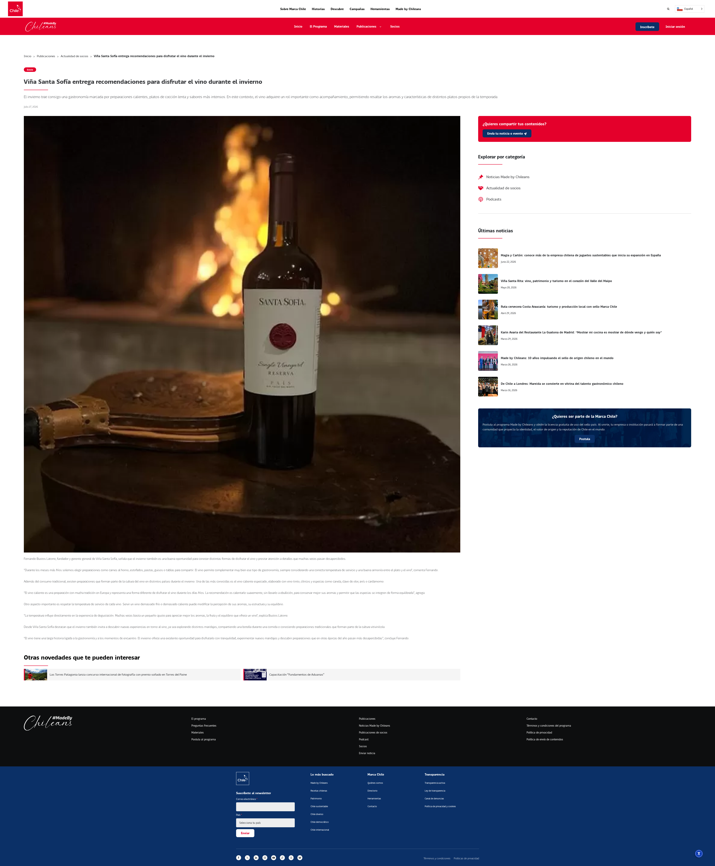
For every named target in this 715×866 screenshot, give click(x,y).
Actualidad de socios (74, 56)
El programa (198, 718)
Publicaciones (46, 56)
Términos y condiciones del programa (549, 725)
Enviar (245, 833)
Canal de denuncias (434, 798)
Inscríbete (647, 27)
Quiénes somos (375, 782)
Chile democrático (320, 822)
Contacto (532, 718)
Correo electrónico (247, 798)
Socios (395, 26)
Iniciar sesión (675, 26)
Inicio (298, 26)
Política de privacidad (539, 732)
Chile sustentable (319, 806)
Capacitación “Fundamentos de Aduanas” (296, 674)
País (239, 814)
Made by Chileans (408, 9)
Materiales (341, 26)
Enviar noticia (367, 753)
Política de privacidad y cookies (440, 806)
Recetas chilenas (319, 790)
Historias (318, 9)
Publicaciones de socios (373, 732)
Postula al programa (203, 739)
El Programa (318, 26)
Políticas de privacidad (466, 858)
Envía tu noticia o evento (505, 133)
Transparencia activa (435, 782)
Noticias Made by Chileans (374, 725)
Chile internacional (320, 829)
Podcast (363, 739)
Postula (584, 439)
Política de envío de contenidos (545, 739)
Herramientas (380, 9)
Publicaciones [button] (366, 26)
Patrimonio (316, 798)
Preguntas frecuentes (203, 725)
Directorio (372, 790)
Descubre (337, 9)
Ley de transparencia (435, 790)
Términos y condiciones (437, 858)
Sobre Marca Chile (293, 9)
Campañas (357, 9)
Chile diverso (317, 814)
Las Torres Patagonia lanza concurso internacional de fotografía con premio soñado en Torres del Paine (118, 674)
